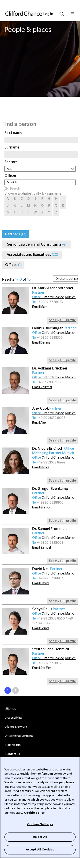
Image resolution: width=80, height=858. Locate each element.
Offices (10, 175)
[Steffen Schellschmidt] (15, 661)
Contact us (12, 754)
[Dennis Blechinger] (15, 340)
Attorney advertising (19, 736)
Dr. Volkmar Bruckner (50, 370)
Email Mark (39, 307)
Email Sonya (40, 628)
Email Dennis (41, 342)
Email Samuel (41, 547)
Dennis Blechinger (54, 328)
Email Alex (39, 423)
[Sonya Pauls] (15, 621)
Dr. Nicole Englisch (53, 451)
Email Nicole (40, 467)
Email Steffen (42, 668)
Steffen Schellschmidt (50, 651)
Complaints (13, 745)
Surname (11, 147)
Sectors (11, 162)
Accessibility (13, 717)
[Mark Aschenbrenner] (15, 300)
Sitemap (10, 708)
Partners (15, 234)
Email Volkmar (42, 387)
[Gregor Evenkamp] (15, 501)
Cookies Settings (40, 824)
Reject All (40, 837)
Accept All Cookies (40, 849)
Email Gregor (41, 507)
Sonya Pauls (48, 609)
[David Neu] (15, 581)
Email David (40, 583)
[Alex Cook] (15, 420)
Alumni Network (16, 727)
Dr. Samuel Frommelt (49, 531)
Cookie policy (34, 813)
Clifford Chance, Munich (54, 297)
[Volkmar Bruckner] (15, 380)
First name (13, 133)
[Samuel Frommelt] (15, 541)
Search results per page (50, 279)
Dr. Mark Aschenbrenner (53, 290)
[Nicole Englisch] (15, 461)
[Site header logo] (33, 13)
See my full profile (62, 320)
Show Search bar (62, 12)
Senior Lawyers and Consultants (36, 244)
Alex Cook (47, 408)
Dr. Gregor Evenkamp (50, 491)
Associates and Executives (32, 255)
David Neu (47, 569)
